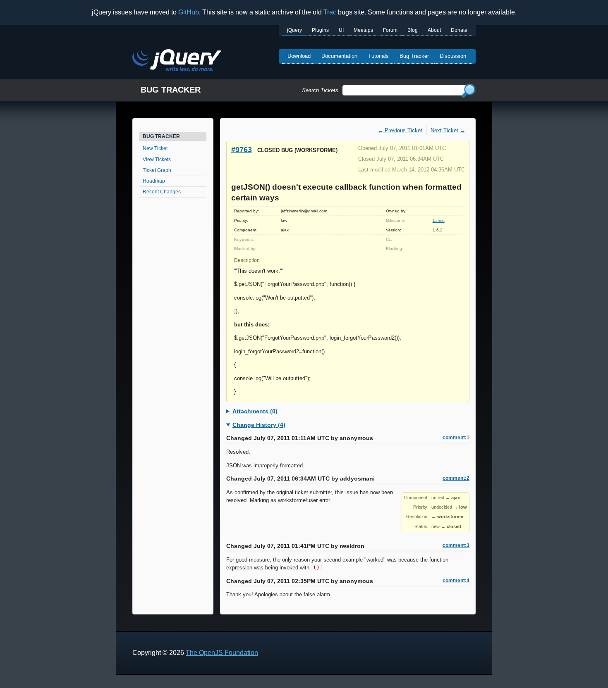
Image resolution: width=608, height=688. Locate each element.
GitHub (188, 12)
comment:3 (456, 545)
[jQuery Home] (176, 61)
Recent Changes (162, 192)
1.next (439, 220)
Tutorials (378, 56)
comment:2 (456, 478)
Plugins (320, 30)
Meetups (363, 30)
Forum (390, 30)
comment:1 (456, 437)
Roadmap (154, 181)
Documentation (339, 56)
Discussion (453, 56)
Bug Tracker (414, 56)
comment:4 (456, 580)
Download (299, 56)
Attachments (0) (255, 411)
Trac (329, 12)
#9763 (241, 149)
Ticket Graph (157, 170)
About (434, 30)
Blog (412, 30)
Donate (459, 30)
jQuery (294, 30)
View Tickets (157, 159)
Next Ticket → (448, 130)
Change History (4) (258, 424)
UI (341, 30)
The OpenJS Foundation (222, 652)
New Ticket (155, 148)
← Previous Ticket (400, 130)
